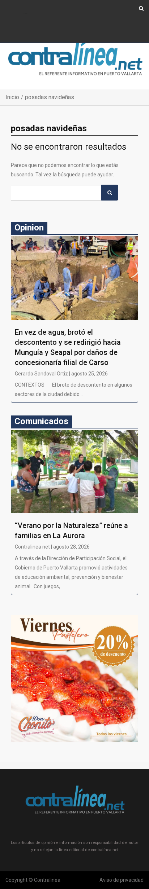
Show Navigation (25, 13)
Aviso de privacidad (121, 880)
